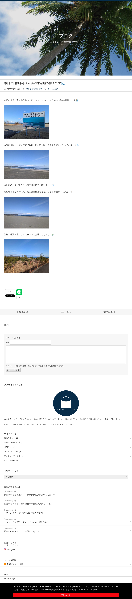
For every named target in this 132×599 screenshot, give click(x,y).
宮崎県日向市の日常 (34, 89)
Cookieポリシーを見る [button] (88, 589)
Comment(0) (53, 89)
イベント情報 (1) (11, 460)
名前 (8, 342)
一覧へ (67, 312)
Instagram (11, 550)
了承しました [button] (66, 595)
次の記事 (23, 312)
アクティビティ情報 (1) (13, 456)
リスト (10, 291)
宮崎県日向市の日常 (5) (13, 442)
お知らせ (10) (9, 447)
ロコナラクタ (9, 579)
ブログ (66, 35)
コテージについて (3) (12, 451)
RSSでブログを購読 (15, 564)
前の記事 (108, 312)
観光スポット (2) (11, 438)
